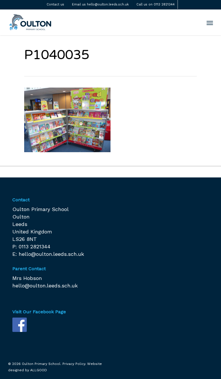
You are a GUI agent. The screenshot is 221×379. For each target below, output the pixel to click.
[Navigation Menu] (210, 23)
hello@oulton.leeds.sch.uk (51, 254)
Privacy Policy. (74, 364)
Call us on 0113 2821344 (155, 4)
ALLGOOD (38, 370)
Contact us (55, 4)
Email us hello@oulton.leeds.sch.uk (100, 4)
